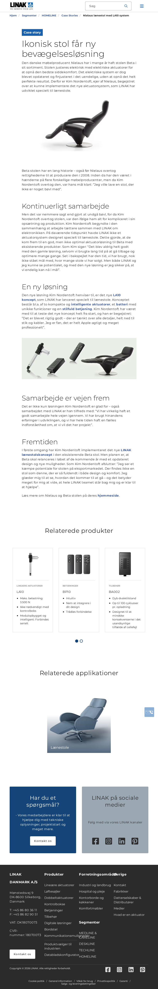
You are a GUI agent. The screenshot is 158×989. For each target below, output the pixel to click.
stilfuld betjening (77, 309)
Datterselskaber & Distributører (127, 900)
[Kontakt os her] (149, 712)
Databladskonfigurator (60, 955)
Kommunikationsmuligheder (60, 936)
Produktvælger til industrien (57, 946)
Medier (119, 908)
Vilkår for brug (84, 981)
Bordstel (50, 929)
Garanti (123, 981)
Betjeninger (53, 910)
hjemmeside (108, 495)
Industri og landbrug (95, 885)
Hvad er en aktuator (129, 915)
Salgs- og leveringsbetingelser (78, 983)
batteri (122, 304)
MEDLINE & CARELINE (88, 935)
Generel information (60, 981)
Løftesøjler (52, 891)
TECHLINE (87, 950)
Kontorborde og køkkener (91, 900)
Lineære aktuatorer (59, 885)
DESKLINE (87, 944)
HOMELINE (87, 956)
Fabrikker (121, 891)
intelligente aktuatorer (90, 304)
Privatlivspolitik (106, 981)
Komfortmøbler (91, 908)
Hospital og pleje (92, 891)
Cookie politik (36, 981)
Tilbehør (50, 917)
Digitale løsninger (57, 923)
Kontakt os (43, 841)
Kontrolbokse (54, 904)
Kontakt (120, 885)
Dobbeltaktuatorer (58, 898)
